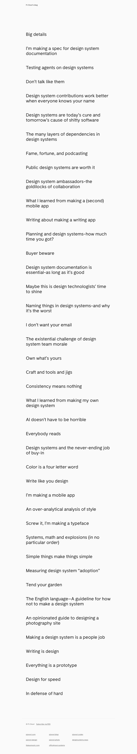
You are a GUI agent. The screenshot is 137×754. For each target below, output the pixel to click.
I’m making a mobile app (50, 495)
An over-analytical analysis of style (61, 509)
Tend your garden (44, 584)
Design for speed (43, 679)
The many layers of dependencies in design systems (63, 136)
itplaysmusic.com (32, 745)
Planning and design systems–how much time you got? (66, 236)
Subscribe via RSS (43, 724)
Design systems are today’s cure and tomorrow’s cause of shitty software (63, 117)
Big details (36, 34)
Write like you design (47, 480)
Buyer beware (40, 253)
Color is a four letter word (52, 466)
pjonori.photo (54, 740)
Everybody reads (43, 433)
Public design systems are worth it (60, 167)
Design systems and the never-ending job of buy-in (68, 450)
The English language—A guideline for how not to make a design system (68, 601)
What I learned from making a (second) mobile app (65, 203)
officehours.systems (57, 745)
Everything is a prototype (51, 665)
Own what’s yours (43, 358)
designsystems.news (80, 740)
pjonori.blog (53, 734)
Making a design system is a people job (65, 637)
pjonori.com (30, 734)
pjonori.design (31, 740)
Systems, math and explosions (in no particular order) (62, 540)
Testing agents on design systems (60, 67)
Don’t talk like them (45, 81)
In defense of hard (44, 693)
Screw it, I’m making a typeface (57, 523)
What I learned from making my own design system (62, 403)
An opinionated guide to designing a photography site (62, 620)
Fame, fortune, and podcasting (57, 153)
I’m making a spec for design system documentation (62, 51)
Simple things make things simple (59, 556)
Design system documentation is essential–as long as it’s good (59, 270)
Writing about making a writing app (60, 219)
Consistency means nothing (54, 386)
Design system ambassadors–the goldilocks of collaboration (59, 184)
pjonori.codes (77, 734)
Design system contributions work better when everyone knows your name (67, 98)
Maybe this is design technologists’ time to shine (66, 289)
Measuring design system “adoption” (63, 570)
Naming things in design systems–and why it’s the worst (68, 308)
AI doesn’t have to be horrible (56, 419)
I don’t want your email (49, 324)
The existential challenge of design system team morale (61, 341)
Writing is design (42, 651)
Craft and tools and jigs (49, 372)
